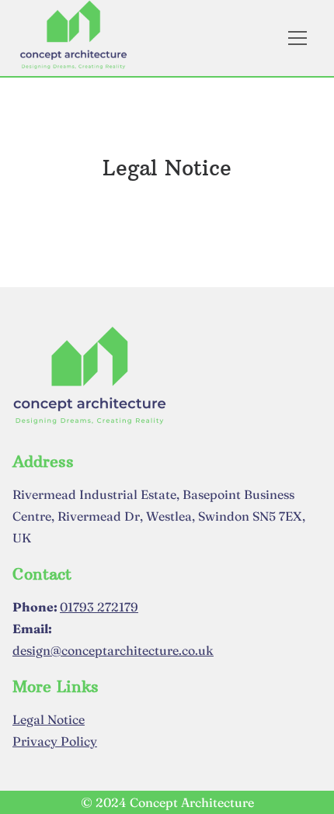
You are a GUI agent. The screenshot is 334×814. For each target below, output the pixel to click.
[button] (307, 38)
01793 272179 (99, 607)
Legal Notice (48, 719)
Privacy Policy (54, 741)
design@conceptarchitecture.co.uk (113, 650)
